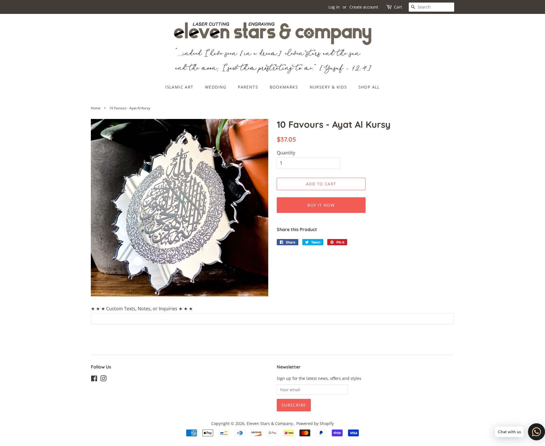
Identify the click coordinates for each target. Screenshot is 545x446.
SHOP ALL (369, 87)
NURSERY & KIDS (328, 87)
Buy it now (321, 205)
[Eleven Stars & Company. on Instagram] (103, 379)
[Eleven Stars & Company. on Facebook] (94, 379)
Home (95, 108)
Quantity (286, 153)
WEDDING (216, 87)
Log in (334, 7)
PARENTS (248, 87)
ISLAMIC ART (179, 87)
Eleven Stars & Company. (270, 423)
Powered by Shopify (315, 423)
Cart (398, 7)
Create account (363, 7)
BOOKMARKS (284, 87)
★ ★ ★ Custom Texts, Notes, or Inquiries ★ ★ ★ (142, 308)
